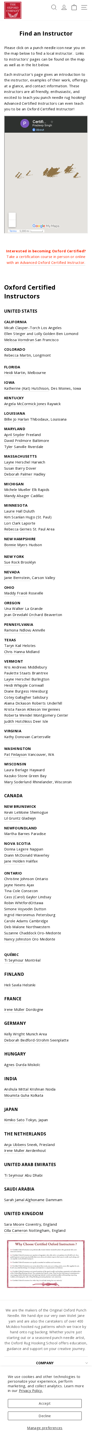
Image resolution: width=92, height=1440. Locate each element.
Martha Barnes (17, 833)
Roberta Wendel (18, 715)
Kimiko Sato (14, 1119)
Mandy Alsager (17, 495)
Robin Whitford (17, 902)
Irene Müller (14, 1009)
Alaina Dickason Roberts (25, 703)
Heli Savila (12, 984)
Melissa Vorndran (19, 339)
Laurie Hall (13, 511)
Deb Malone (14, 926)
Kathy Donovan (17, 736)
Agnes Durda (15, 1064)
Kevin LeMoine (16, 812)
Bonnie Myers (15, 544)
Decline (45, 1415)
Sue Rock (12, 562)
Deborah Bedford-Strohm (26, 1040)
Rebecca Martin (17, 355)
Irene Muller (14, 1150)
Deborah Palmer (18, 474)
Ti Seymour (14, 960)
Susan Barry (14, 468)
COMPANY (44, 1363)
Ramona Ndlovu (17, 630)
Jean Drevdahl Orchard (23, 614)
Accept (45, 1403)
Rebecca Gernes (18, 529)
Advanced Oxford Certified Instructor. (52, 262)
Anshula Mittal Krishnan (24, 1089)
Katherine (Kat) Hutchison (26, 388)
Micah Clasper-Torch (22, 327)
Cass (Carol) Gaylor (20, 896)
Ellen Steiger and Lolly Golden (29, 333)
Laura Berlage (16, 769)
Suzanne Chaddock (20, 932)
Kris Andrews (15, 667)
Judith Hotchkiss (18, 721)
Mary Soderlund (17, 781)
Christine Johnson (19, 878)
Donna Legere (16, 849)
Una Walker (14, 608)
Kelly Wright (14, 1033)
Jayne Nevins (15, 884)
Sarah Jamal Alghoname (24, 1199)
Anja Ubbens (15, 1144)
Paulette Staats (17, 672)
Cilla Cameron (16, 1230)
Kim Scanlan (14, 516)
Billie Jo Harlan (16, 419)
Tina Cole (12, 890)
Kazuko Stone (15, 775)
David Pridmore (17, 440)
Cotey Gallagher (18, 697)
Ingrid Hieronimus (19, 914)
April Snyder (14, 434)
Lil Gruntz (12, 818)
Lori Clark (12, 523)
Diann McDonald (18, 855)
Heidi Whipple (16, 685)
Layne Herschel (17, 462)
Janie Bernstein (17, 577)
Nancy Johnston (17, 939)
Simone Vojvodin (18, 908)
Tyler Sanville (15, 446)
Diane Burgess (16, 691)
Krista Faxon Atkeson (22, 709)
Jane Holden (14, 861)
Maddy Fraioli (15, 593)
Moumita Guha (16, 1095)
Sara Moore (14, 1224)
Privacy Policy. (31, 1390)
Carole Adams (16, 920)
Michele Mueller (17, 489)
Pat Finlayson (15, 754)
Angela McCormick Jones (25, 403)
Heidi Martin (14, 372)
